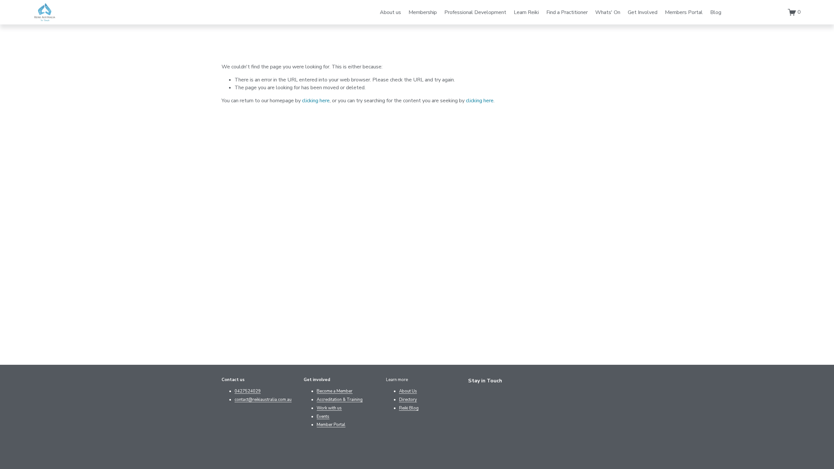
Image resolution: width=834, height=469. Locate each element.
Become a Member (334, 391)
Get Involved (642, 12)
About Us (408, 391)
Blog (715, 12)
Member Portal (331, 425)
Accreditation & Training (340, 400)
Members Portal (684, 12)
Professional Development (475, 12)
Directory (408, 400)
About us (390, 12)
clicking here (316, 100)
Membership (423, 12)
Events (323, 416)
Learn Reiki (526, 12)
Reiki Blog (409, 408)
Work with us (329, 408)
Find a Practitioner (567, 12)
